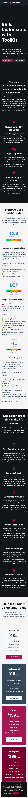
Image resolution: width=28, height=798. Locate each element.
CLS (3, 252)
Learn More (7, 60)
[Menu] (25, 2)
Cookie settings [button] (8, 793)
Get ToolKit (19, 60)
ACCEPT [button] (16, 793)
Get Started (14, 657)
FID (3, 362)
